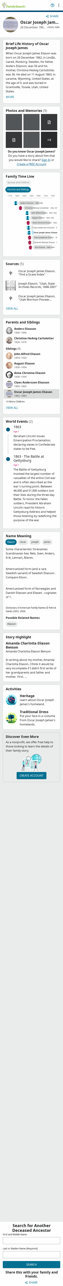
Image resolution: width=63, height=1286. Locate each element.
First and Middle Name (15, 1234)
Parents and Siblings (18, 189)
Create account (31, 775)
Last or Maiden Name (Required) (20, 1248)
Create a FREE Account (31, 164)
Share (54, 16)
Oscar (23, 542)
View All (12, 308)
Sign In (46, 160)
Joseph (35, 542)
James (47, 542)
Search (31, 1264)
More (10, 97)
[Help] (52, 5)
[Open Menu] (58, 5)
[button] (31, 272)
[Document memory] (49, 122)
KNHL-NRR (53, 27)
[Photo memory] (14, 122)
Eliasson (11, 623)
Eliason (11, 542)
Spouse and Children (18, 182)
